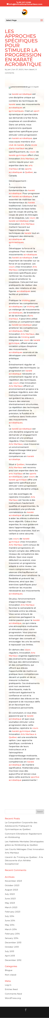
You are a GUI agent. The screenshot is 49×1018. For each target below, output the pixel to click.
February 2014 (12, 934)
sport (36, 111)
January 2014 (11, 938)
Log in (8, 985)
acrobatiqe (14, 459)
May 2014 (9, 925)
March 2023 (11, 907)
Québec (29, 172)
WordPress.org (13, 998)
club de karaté (16, 145)
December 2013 (13, 942)
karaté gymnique (18, 155)
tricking (26, 300)
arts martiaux (16, 473)
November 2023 (13, 881)
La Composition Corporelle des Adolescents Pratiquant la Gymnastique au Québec (21, 825)
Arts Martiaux (27, 158)
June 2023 (10, 898)
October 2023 (12, 885)
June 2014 (10, 920)
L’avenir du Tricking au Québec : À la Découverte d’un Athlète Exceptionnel (24, 860)
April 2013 (10, 956)
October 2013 (12, 947)
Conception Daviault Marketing (24, 1014)
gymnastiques (16, 111)
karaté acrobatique (22, 94)
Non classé (29, 69)
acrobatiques (15, 107)
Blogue (8, 970)
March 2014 (11, 929)
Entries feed (11, 989)
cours (32, 152)
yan (9, 69)
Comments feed (13, 994)
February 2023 (12, 912)
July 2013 (9, 951)
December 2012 (13, 960)
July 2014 (9, 916)
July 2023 (10, 894)
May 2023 (10, 903)
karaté (12, 104)
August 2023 (11, 890)
